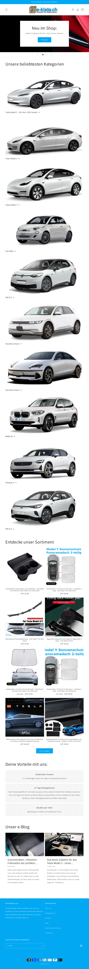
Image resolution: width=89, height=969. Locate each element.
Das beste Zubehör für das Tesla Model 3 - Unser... (62, 861)
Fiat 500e (9, 251)
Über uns (48, 908)
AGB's (47, 923)
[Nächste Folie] (51, 54)
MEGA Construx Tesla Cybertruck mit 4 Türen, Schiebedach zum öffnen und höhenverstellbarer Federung (24, 740)
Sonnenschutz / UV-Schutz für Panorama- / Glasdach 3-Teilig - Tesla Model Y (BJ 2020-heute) (64, 590)
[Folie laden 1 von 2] (42, 54)
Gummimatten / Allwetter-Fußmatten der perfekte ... (23, 861)
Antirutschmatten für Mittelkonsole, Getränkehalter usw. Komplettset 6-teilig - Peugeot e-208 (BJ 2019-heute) (64, 740)
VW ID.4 (8, 529)
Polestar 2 (9, 482)
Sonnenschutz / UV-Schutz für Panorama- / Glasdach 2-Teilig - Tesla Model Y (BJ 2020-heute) (64, 690)
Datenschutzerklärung (53, 928)
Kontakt (48, 918)
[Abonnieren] (42, 945)
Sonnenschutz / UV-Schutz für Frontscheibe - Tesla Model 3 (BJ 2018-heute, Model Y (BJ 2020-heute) (24, 690)
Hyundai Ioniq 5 (12, 343)
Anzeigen (44, 40)
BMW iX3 (9, 436)
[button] (6, 9)
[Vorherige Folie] (37, 54)
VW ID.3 (8, 297)
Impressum (49, 933)
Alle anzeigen (44, 751)
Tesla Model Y (11, 205)
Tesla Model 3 (11, 158)
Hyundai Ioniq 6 (12, 390)
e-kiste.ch (46, 964)
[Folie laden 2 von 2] (46, 54)
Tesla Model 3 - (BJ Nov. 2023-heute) (21, 112)
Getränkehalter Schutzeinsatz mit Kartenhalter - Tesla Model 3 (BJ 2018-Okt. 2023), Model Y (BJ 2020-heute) (25, 590)
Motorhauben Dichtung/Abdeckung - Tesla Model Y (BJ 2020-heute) (24, 640)
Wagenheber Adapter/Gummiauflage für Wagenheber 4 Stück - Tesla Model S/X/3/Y (64, 640)
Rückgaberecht (50, 913)
